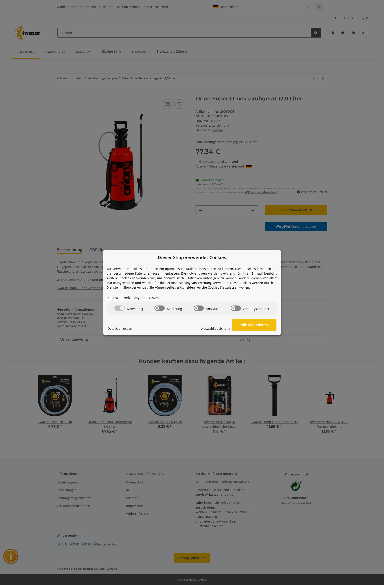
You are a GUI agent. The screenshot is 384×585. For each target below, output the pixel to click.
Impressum (150, 297)
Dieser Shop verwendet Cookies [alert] (192, 257)
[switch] (119, 308)
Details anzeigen (120, 328)
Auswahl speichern (215, 328)
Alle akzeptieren (254, 324)
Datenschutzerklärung (123, 297)
